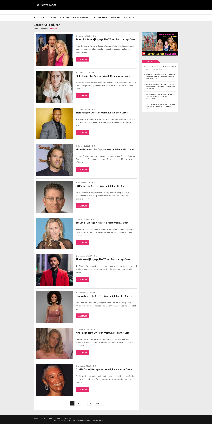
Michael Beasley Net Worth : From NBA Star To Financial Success (161, 68)
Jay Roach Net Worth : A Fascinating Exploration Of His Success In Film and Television (160, 86)
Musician (115, 18)
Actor (41, 18)
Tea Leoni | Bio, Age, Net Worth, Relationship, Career (102, 222)
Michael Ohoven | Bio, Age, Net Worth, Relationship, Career (105, 149)
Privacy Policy (66, 418)
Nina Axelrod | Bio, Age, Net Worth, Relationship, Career (103, 332)
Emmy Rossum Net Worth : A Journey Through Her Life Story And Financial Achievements (160, 76)
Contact (43, 418)
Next (98, 403)
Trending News (99, 18)
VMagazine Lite (99, 420)
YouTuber (64, 18)
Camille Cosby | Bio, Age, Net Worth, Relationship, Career (104, 369)
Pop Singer (129, 18)
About (36, 418)
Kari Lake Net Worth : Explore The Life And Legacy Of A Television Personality (160, 96)
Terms (50, 418)
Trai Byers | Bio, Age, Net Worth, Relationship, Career (102, 112)
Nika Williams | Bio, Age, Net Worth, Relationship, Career (104, 296)
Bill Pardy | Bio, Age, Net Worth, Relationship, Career (102, 186)
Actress (52, 18)
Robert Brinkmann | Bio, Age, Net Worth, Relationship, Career (106, 39)
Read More (82, 59)
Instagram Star (80, 18)
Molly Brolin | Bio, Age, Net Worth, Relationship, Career (103, 76)
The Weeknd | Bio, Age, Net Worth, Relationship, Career (103, 259)
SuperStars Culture (46, 5)
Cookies (57, 418)
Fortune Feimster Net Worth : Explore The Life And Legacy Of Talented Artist (160, 106)
